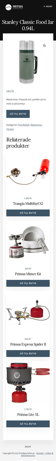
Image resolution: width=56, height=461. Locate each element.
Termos (10, 129)
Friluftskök (23, 125)
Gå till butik (18, 114)
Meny (49, 7)
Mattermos (36, 125)
